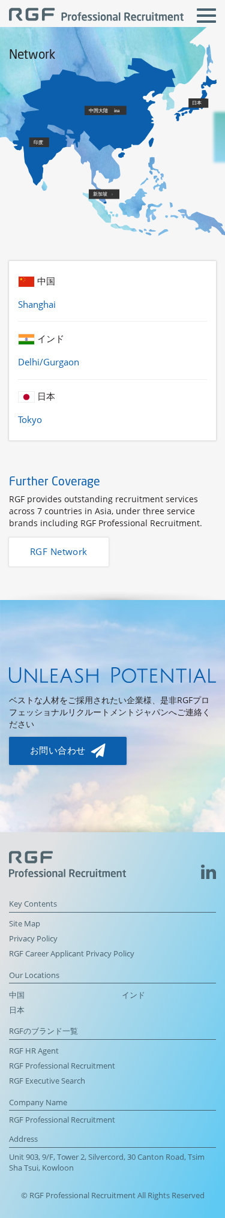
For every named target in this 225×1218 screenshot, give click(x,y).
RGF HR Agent (34, 1051)
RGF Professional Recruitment (62, 1066)
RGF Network (59, 551)
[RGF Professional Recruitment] (96, 16)
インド (133, 995)
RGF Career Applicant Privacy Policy (71, 954)
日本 (17, 1010)
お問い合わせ (59, 750)
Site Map (24, 924)
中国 (17, 995)
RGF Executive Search (47, 1081)
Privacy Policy (33, 939)
